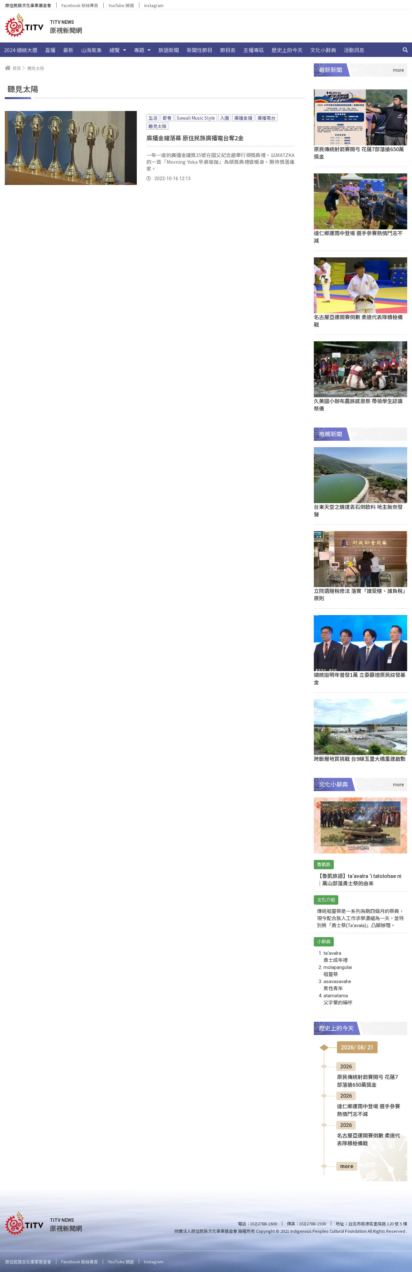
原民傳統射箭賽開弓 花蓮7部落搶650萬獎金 (359, 152)
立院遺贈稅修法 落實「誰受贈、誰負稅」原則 (359, 594)
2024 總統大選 (20, 50)
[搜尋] (405, 50)
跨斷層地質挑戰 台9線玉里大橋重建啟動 (360, 758)
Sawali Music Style (196, 118)
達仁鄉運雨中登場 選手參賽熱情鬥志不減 (358, 236)
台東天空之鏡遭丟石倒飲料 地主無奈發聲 (358, 510)
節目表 (228, 50)
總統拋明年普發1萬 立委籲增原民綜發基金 (360, 678)
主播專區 (253, 50)
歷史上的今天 (287, 50)
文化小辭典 (323, 50)
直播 (50, 50)
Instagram (154, 5)
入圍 (224, 118)
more (346, 1166)
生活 (152, 118)
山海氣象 (91, 50)
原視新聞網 (66, 30)
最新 (68, 50)
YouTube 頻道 (121, 5)
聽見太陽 (157, 126)
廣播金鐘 (243, 118)
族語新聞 (168, 50)
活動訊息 (354, 50)
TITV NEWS (62, 22)
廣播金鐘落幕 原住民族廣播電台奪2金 (195, 138)
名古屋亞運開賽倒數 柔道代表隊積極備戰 (358, 320)
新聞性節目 (199, 50)
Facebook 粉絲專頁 (79, 5)
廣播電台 (267, 118)
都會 (167, 118)
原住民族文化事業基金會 (28, 5)
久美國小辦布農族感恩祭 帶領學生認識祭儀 (358, 404)
